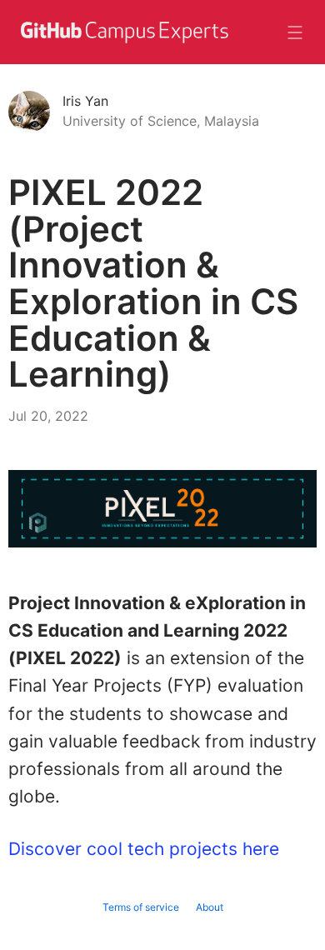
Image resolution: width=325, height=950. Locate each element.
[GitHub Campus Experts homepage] (123, 42)
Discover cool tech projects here (143, 848)
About (209, 907)
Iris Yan (85, 100)
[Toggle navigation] (295, 32)
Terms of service (140, 907)
